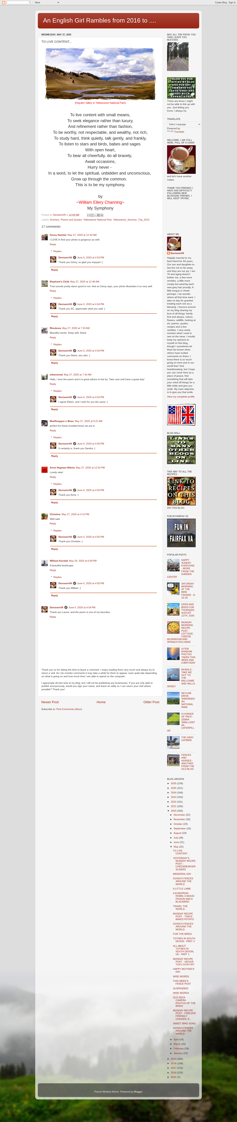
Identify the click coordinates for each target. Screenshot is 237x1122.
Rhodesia (55, 328)
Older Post (151, 702)
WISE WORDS (181, 976)
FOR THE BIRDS (182, 934)
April (176, 1039)
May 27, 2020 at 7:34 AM (77, 374)
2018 (174, 1063)
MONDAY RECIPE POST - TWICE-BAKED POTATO (183, 916)
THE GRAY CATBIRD (187, 739)
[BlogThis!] (92, 215)
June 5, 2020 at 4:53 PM (90, 257)
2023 (174, 797)
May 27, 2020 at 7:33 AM (76, 328)
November (180, 819)
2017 (174, 1068)
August (178, 833)
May (176, 846)
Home (101, 702)
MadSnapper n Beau (62, 421)
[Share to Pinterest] (102, 215)
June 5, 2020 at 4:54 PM (90, 304)
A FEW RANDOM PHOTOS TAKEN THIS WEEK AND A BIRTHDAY (188, 655)
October (178, 824)
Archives (54, 219)
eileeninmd (56, 374)
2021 (174, 806)
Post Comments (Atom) (69, 709)
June (177, 842)
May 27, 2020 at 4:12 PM (75, 514)
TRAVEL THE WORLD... (180, 907)
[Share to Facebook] (98, 215)
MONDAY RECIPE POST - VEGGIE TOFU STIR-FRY (183, 962)
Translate (179, 131)
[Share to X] (95, 215)
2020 (174, 811)
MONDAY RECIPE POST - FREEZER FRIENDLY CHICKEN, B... (184, 1014)
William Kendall (59, 561)
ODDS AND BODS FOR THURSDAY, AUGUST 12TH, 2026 (188, 610)
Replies (57, 251)
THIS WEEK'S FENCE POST (182, 982)
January (178, 1053)
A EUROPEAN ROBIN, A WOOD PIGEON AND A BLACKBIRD (183, 897)
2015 (174, 1077)
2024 (174, 792)
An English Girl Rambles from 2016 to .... (99, 20)
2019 (174, 1059)
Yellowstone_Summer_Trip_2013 (131, 219)
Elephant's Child (59, 281)
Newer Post (50, 702)
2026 (174, 783)
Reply (53, 244)
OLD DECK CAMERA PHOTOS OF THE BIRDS (184, 1001)
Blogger (138, 1091)
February (179, 1048)
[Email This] (88, 215)
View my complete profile (180, 396)
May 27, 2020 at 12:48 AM (84, 281)
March (177, 1044)
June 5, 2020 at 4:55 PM (90, 443)
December (180, 815)
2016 (174, 1072)
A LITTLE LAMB (182, 888)
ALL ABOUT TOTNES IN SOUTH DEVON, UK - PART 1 (183, 950)
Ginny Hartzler (58, 235)
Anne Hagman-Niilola (62, 467)
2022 (174, 802)
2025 (174, 788)
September (180, 828)
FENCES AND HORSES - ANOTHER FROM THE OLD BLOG (187, 762)
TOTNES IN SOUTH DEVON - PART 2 (184, 940)
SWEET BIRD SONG (184, 1023)
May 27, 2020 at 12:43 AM (82, 235)
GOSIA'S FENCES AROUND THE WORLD (183, 881)
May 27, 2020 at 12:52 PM (90, 467)
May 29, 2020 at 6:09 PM (83, 561)
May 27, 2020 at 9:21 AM (88, 421)
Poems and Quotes (71, 219)
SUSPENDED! (180, 988)
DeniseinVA (65, 257)
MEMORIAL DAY (182, 874)
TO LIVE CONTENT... (181, 852)
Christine (55, 514)
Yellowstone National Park (97, 219)
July (176, 837)
